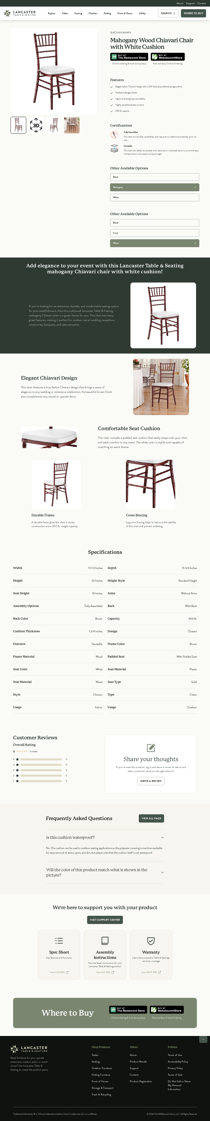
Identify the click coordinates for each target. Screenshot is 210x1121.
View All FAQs (151, 818)
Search (166, 13)
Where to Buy (193, 13)
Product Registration (141, 1081)
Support (190, 3)
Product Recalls (138, 1062)
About (180, 3)
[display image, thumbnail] (36, 125)
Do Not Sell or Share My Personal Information (179, 1085)
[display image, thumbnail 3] (54, 125)
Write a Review (150, 781)
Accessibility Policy (178, 1062)
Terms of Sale (175, 1075)
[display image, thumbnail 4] (71, 125)
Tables (95, 1055)
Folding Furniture (101, 1075)
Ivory (115, 233)
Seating (96, 1062)
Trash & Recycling (101, 1094)
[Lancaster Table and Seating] (19, 13)
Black (115, 177)
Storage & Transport (102, 1088)
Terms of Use (175, 1055)
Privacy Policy (175, 1068)
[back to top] (203, 1039)
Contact (201, 3)
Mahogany (118, 187)
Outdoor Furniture (102, 1068)
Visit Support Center (105, 920)
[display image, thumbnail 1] (18, 125)
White (116, 197)
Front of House (100, 1081)
